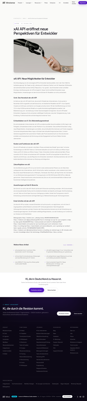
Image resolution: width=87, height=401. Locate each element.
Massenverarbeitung (25, 351)
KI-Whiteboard (23, 339)
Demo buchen (74, 2)
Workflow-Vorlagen (29, 383)
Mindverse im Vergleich (76, 342)
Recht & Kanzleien (41, 339)
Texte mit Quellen (24, 345)
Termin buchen (74, 345)
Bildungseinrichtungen (42, 351)
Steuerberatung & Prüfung (43, 342)
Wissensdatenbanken (8, 345)
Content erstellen (7, 351)
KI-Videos (22, 330)
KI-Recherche (23, 342)
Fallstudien (56, 345)
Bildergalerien (6, 386)
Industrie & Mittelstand (42, 348)
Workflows (5, 342)
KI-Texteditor (23, 333)
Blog (54, 330)
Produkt (20, 2)
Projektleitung (40, 365)
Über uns (72, 330)
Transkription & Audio (25, 336)
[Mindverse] (9, 3)
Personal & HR (40, 362)
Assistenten (6, 339)
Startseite (17, 18)
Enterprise (52, 2)
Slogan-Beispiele (65, 383)
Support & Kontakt (58, 351)
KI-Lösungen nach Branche (43, 383)
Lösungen (28, 2)
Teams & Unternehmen (42, 353)
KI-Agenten (6, 336)
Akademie (55, 336)
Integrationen (6, 348)
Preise (46, 2)
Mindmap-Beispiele (76, 383)
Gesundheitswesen (41, 345)
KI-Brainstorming (24, 359)
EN (60, 2)
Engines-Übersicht (58, 342)
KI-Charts (22, 362)
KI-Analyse (22, 348)
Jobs (71, 333)
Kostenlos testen (64, 313)
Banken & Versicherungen (43, 333)
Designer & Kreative (41, 368)
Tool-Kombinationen (17, 383)
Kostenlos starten (36, 290)
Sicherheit (72, 339)
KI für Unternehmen (41, 330)
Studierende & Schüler (42, 371)
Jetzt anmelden (67, 396)
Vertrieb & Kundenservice (42, 359)
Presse (71, 336)
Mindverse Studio (7, 330)
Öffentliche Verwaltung (42, 336)
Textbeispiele (55, 383)
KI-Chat (5, 333)
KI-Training (22, 353)
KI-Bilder (5, 353)
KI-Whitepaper (23, 365)
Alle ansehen (68, 245)
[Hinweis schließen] (75, 396)
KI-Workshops (56, 339)
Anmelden (66, 2)
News (24, 18)
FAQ (54, 348)
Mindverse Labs (74, 353)
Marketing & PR (40, 356)
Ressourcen (38, 2)
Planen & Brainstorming (26, 356)
